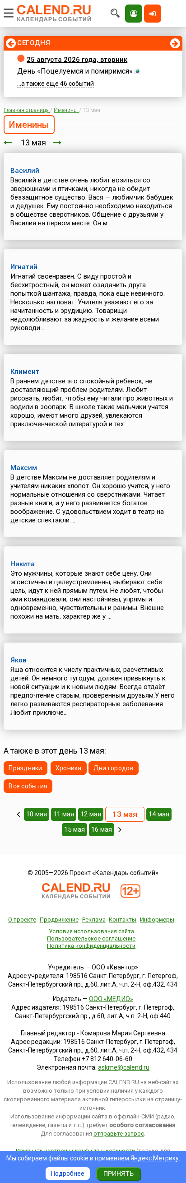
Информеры (157, 919)
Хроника (69, 768)
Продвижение (59, 919)
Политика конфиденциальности (91, 945)
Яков (18, 660)
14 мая (159, 814)
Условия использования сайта (91, 931)
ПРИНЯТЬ (118, 1173)
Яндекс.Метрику (154, 1158)
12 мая (90, 814)
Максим (23, 468)
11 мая (63, 814)
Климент (24, 372)
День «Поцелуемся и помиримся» (75, 71)
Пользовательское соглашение (91, 938)
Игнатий (23, 267)
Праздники (25, 768)
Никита (22, 564)
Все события (28, 786)
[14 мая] (57, 142)
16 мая (101, 829)
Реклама (94, 919)
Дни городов (113, 768)
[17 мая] (120, 829)
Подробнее (67, 1173)
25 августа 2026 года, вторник (77, 60)
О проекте (22, 919)
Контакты (122, 919)
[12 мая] (8, 142)
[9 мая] (18, 814)
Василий (24, 171)
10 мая (36, 814)
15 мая (74, 829)
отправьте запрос (118, 1133)
